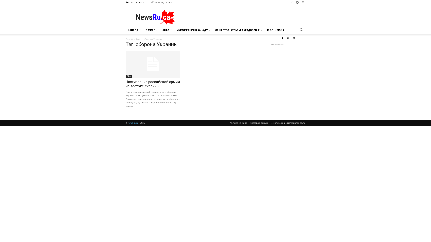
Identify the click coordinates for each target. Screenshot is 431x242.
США (129, 76)
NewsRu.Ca (133, 123)
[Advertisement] (244, 17)
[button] (301, 30)
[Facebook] (291, 2)
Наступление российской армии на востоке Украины (153, 84)
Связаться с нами (259, 123)
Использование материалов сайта (288, 123)
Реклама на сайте (238, 123)
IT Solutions (275, 30)
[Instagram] (297, 2)
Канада (133, 30)
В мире (150, 30)
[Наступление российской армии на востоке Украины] (153, 64)
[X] (302, 2)
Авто (165, 30)
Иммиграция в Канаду (192, 30)
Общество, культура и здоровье (237, 30)
